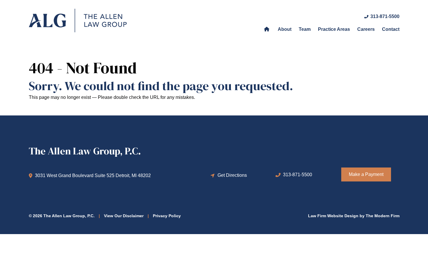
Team (305, 29)
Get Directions (232, 175)
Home (266, 28)
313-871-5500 (384, 16)
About (284, 29)
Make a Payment (366, 174)
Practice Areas (334, 29)
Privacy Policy (167, 215)
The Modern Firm (382, 215)
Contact (390, 29)
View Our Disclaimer (124, 215)
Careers (366, 29)
